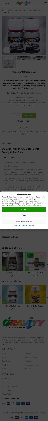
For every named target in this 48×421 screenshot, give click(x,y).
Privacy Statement (28, 225)
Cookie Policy (17, 225)
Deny (24, 216)
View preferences (24, 222)
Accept (24, 209)
